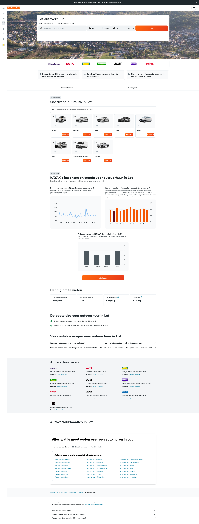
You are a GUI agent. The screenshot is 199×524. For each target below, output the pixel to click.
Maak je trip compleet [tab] (79, 447)
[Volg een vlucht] (3, 33)
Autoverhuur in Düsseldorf (95, 471)
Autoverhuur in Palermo (95, 460)
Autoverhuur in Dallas (126, 468)
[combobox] (46, 23)
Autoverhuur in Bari (61, 471)
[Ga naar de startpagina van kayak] (13, 8)
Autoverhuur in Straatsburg (128, 477)
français (118, 2)
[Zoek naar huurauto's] (3, 23)
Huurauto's (64, 492)
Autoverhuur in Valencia (127, 471)
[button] (196, 2)
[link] (103, 277)
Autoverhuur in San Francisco (129, 462)
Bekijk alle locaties (62, 374)
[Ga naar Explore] (3, 29)
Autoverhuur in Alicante (62, 462)
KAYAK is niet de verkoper (61, 510)
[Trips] (3, 39)
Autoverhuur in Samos (62, 477)
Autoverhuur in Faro (61, 474)
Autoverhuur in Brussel (62, 460)
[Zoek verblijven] (3, 18)
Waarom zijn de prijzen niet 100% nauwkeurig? (69, 518)
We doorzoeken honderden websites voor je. (68, 514)
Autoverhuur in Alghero (94, 474)
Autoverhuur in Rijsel (61, 465)
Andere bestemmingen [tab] (61, 447)
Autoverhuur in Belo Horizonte (97, 465)
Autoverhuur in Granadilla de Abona (131, 460)
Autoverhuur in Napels (127, 465)
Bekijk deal (65, 134)
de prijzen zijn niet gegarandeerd (94, 504)
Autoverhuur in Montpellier (96, 477)
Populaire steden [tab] (96, 447)
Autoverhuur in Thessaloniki (128, 474)
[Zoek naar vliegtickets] (3, 14)
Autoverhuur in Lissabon (95, 462)
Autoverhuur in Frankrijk (76, 492)
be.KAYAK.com (54, 492)
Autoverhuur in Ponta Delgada (97, 468)
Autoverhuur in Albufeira (63, 468)
